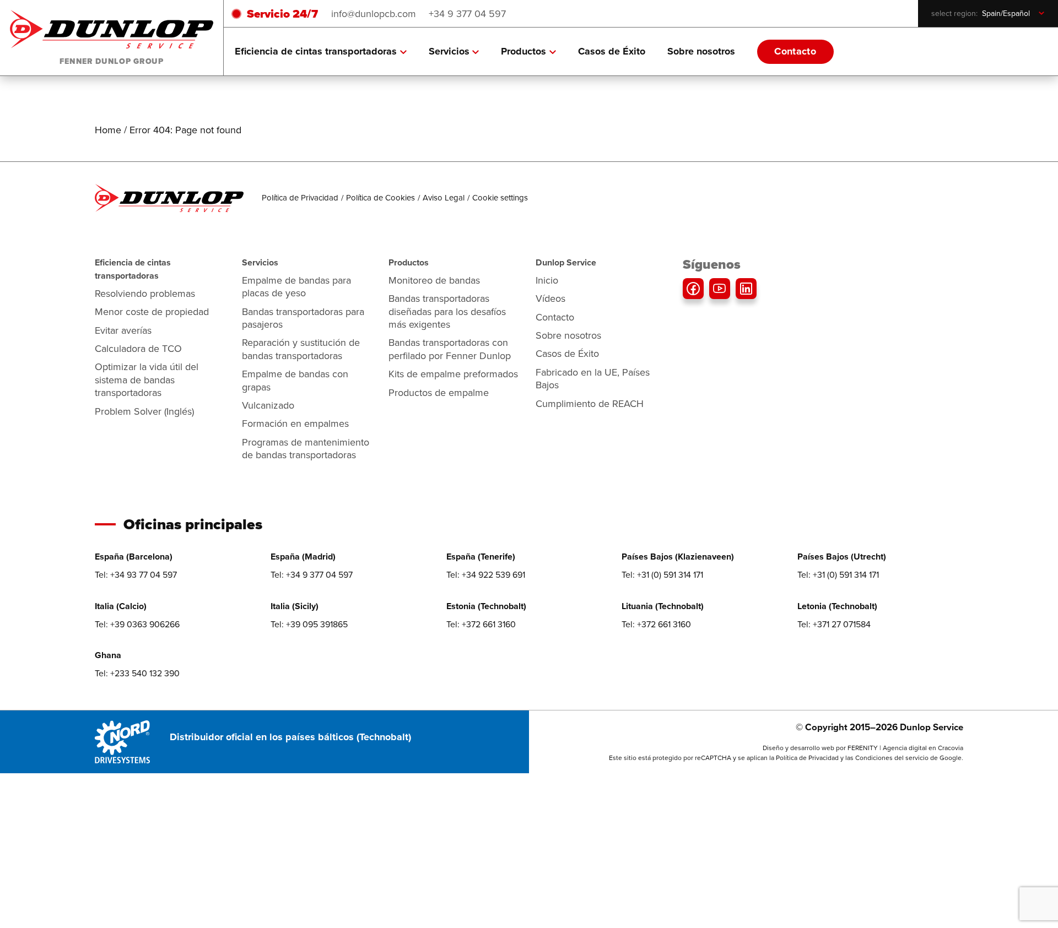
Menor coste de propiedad (152, 311)
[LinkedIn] (746, 288)
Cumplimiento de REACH (590, 403)
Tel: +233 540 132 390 (137, 673)
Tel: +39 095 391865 (309, 624)
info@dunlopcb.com (373, 13)
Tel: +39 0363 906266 (137, 624)
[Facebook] (693, 288)
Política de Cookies (380, 197)
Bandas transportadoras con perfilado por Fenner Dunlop (449, 348)
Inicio (547, 280)
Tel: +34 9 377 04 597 (312, 574)
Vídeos (550, 298)
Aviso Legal (444, 197)
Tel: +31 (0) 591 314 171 (662, 574)
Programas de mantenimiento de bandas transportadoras (305, 448)
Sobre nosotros (701, 51)
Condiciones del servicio (892, 757)
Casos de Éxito (611, 51)
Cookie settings (500, 197)
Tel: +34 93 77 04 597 (136, 574)
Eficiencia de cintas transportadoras (316, 51)
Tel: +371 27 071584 (834, 624)
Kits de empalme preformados (453, 374)
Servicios (449, 51)
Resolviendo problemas (145, 293)
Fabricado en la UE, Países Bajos (593, 378)
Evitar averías (123, 330)
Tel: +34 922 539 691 (485, 574)
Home (108, 130)
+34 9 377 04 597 (467, 13)
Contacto (795, 51)
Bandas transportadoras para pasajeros (303, 318)
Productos (523, 51)
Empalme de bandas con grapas (295, 380)
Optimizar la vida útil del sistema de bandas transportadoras (146, 379)
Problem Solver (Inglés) (144, 411)
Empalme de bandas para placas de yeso (296, 286)
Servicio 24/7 (282, 13)
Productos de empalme (438, 392)
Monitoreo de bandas (434, 280)
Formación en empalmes (295, 423)
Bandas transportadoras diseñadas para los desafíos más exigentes (447, 311)
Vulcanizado (268, 405)
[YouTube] (719, 288)
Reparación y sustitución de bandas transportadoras (301, 348)
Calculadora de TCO (138, 348)
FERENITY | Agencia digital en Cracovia (905, 747)
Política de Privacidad (300, 197)
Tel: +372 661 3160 (481, 624)
